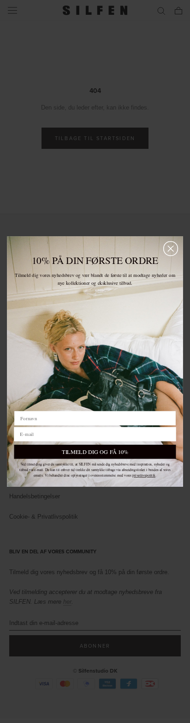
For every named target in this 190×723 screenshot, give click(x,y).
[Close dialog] (171, 248)
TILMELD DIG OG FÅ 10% (95, 451)
